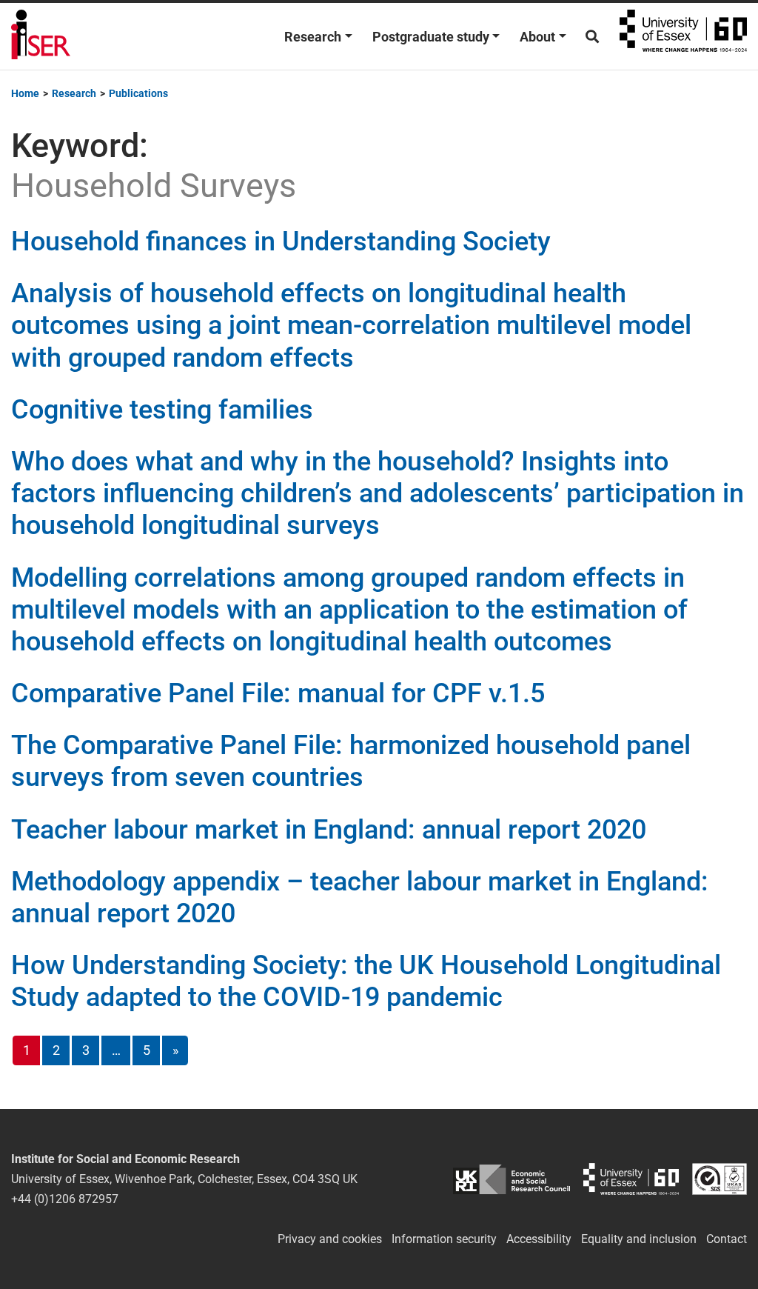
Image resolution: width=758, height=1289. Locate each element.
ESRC (511, 1179)
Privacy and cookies (330, 1239)
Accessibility (538, 1239)
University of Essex (683, 36)
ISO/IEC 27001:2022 (719, 1179)
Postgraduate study (430, 36)
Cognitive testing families (162, 409)
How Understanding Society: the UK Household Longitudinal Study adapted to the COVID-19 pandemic (366, 981)
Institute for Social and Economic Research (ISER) (40, 36)
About (537, 36)
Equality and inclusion (639, 1239)
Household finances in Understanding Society (281, 241)
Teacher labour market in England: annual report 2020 (328, 829)
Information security (444, 1239)
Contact (726, 1239)
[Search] (592, 36)
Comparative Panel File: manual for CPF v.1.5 (278, 693)
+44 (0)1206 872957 (64, 1199)
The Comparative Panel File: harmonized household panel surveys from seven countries (351, 761)
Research (312, 36)
